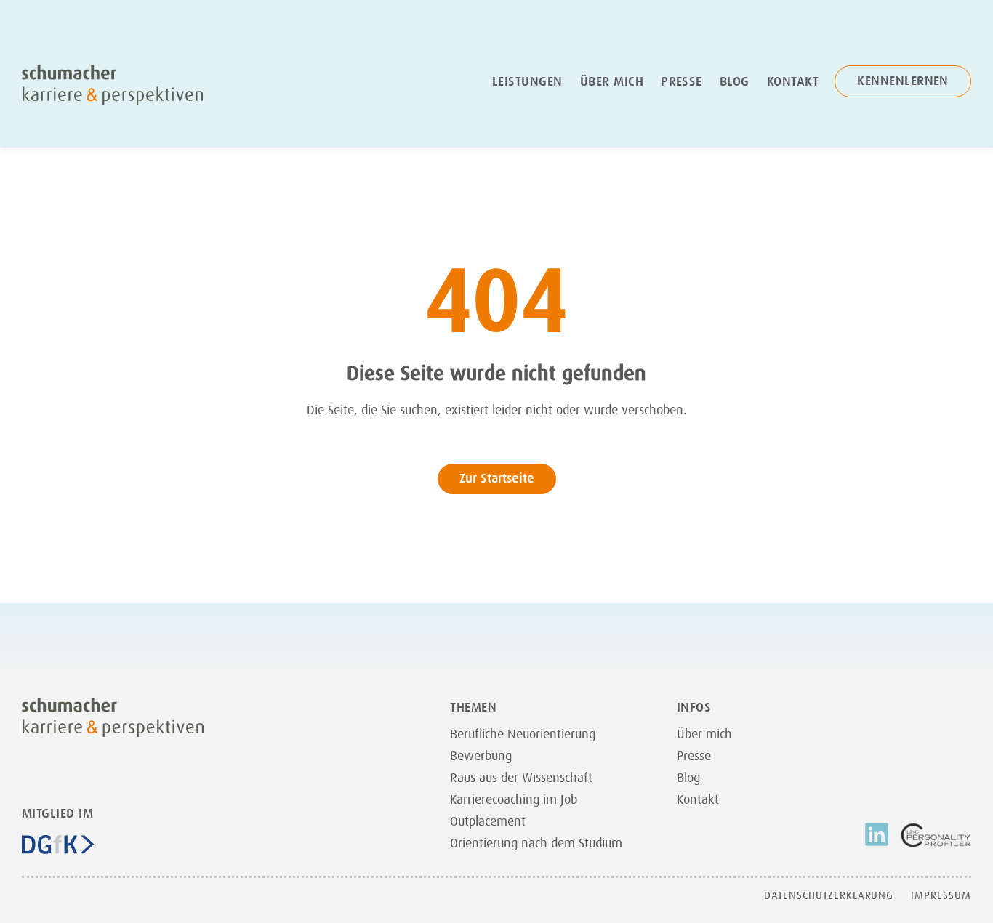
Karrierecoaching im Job (513, 799)
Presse (681, 81)
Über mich (611, 81)
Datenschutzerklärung (828, 895)
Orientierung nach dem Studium (536, 843)
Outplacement (488, 821)
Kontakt (793, 81)
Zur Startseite (496, 478)
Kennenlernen (903, 80)
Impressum (941, 895)
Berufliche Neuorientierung (522, 734)
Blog (734, 81)
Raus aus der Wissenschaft (521, 777)
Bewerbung (481, 756)
